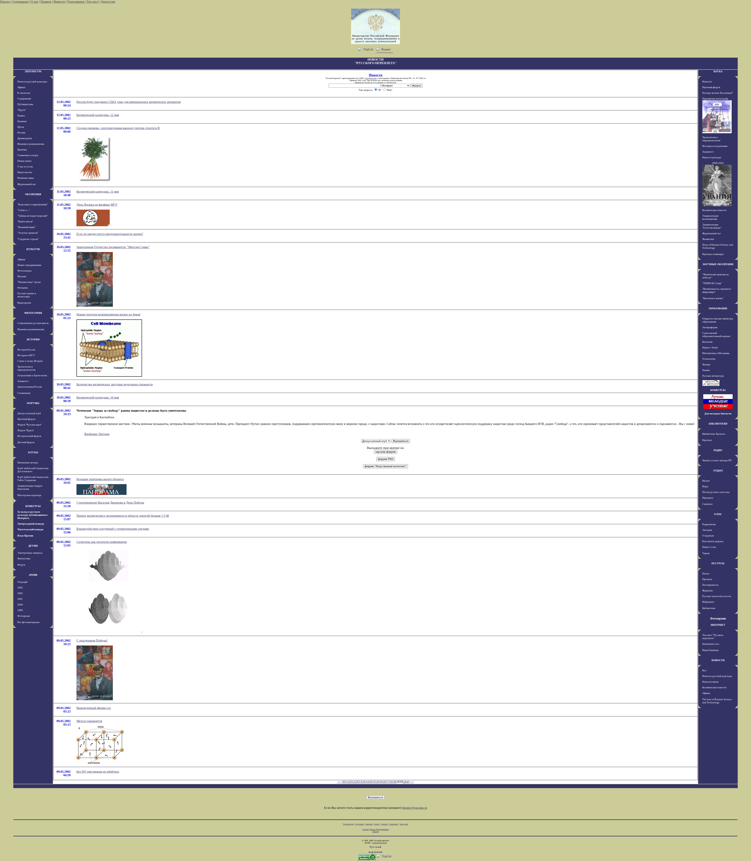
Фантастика (23, 558)
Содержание (20, 1)
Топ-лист (92, 1)
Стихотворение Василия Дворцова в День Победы (110, 502)
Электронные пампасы (29, 552)
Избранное (708, 601)
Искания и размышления (30, 143)
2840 (406, 781)
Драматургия (24, 138)
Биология (707, 341)
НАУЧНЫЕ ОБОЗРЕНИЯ (718, 264)
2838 (393, 781)
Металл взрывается (89, 721)
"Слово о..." (23, 210)
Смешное (707, 503)
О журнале (708, 535)
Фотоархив (23, 615)
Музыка (21, 276)
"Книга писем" (25, 221)
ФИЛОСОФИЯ (33, 312)
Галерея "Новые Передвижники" (375, 829)
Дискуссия (108, 1)
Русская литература (713, 375)
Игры (705, 486)
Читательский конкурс (30, 529)
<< (339, 781)
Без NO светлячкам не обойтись (97, 771)
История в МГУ (26, 355)
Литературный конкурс (30, 523)
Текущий (22, 581)
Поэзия (21, 132)
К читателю (23, 92)
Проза (20, 126)
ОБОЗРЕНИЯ (33, 194)
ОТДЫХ (718, 470)
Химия (706, 370)
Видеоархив (24, 302)
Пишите (45, 1)
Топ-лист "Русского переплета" (712, 637)
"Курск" (21, 109)
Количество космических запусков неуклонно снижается (114, 384)
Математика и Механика (715, 353)
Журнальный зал (26, 184)
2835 (372, 781)
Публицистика (25, 104)
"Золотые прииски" (28, 232)
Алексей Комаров (379, 843)
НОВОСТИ (718, 660)
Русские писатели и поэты (716, 596)
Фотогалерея (24, 270)
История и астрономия (714, 146)
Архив (376, 824)
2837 (386, 781)
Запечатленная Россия (29, 386)
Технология (708, 358)
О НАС (718, 514)
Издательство (24, 172)
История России (26, 349)
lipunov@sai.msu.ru (414, 807)
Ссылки (384, 824)
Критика (22, 149)
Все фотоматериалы (28, 622)
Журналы (707, 590)
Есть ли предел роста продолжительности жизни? (109, 234)
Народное (707, 497)
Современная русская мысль (33, 323)
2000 (20, 604)
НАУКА (717, 71)
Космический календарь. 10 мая (97, 397)
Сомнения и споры (27, 155)
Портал (5, 1)
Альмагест (23, 381)
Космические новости (714, 210)
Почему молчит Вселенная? (717, 92)
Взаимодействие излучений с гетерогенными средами (112, 528)
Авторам (707, 529)
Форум (21, 564)
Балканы (22, 121)
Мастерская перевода (29, 495)
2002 (20, 593)
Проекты (707, 579)
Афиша (21, 87)
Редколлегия (709, 524)
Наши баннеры (710, 650)
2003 (20, 587)
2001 (20, 598)
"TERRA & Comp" (712, 283)
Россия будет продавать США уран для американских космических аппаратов (128, 102)
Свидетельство (371, 78)
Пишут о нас (709, 546)
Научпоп (707, 440)
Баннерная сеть (710, 643)
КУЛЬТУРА (33, 249)
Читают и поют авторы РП (716, 460)
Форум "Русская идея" (29, 424)
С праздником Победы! (92, 640)
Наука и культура (711, 157)
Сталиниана (24, 393)
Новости (59, 1)
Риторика (22, 287)
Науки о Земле (710, 347)
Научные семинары (713, 254)
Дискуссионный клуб (29, 413)
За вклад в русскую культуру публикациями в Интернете (32, 514)
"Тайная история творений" (32, 215)
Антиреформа (710, 327)
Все (704, 670)
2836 (379, 781)
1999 (20, 610)
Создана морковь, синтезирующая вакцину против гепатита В (118, 128)
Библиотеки (708, 608)
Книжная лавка (25, 177)
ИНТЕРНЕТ (718, 624)
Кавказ (21, 115)
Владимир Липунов (96, 434)
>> (412, 781)
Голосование (76, 1)
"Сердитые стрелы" (28, 239)
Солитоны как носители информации (101, 542)
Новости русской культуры (32, 81)
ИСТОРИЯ (33, 339)
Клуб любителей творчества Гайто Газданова (33, 479)
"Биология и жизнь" (713, 298)
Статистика (393, 824)
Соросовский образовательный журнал (716, 335)
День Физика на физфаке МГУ (96, 204)
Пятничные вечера (27, 462)
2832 (352, 781)
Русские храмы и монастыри (26, 295)
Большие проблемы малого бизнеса (100, 479)
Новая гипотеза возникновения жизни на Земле (108, 314)
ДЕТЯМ (33, 545)
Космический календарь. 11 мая (97, 191)
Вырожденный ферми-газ (93, 708)
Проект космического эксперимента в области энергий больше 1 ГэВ (122, 515)
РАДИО (718, 450)
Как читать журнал (712, 541)
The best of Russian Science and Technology (717, 701)
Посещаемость (710, 584)
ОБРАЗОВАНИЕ (718, 308)
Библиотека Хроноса (713, 433)
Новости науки (710, 681)
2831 (345, 781)
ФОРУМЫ (33, 403)
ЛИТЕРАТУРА (33, 71)
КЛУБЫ (33, 452)
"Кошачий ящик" (26, 227)
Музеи (706, 480)
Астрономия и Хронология (32, 375)
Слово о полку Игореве (30, 360)
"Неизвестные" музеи (29, 282)
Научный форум (26, 419)
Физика (706, 364)
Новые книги (24, 160)
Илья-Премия (25, 535)
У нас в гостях (25, 166)
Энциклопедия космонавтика (710, 217)
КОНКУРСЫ (33, 506)
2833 (358, 781)
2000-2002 (718, 163)
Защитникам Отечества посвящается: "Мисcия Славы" (113, 247)
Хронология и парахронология (26, 368)
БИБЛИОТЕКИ (718, 423)
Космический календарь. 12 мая (97, 115)
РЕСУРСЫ (717, 563)
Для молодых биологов (717, 413)
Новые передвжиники (29, 265)
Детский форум (25, 442)
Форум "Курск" (25, 430)
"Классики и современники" (32, 204)
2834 (365, 781)
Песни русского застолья (715, 492)
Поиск (705, 573)
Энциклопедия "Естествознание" (712, 226)
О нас (34, 1)
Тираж (706, 553)
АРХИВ (33, 574)
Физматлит (708, 239)
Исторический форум (29, 436)
